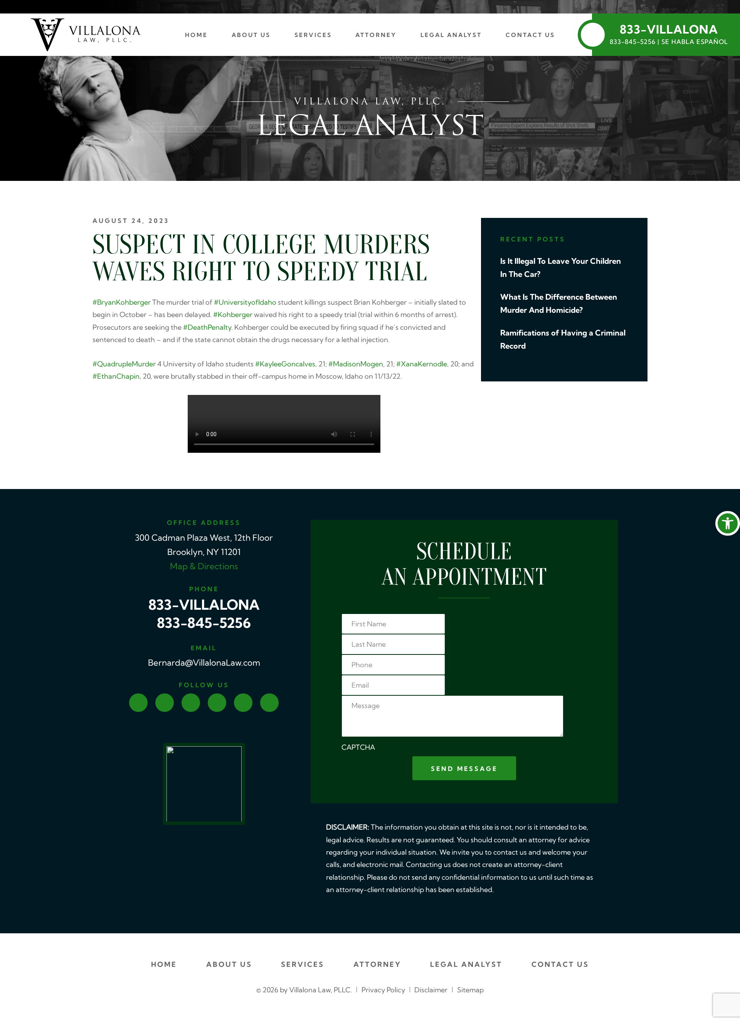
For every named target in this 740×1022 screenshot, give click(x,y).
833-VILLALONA (204, 606)
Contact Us (530, 36)
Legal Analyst (451, 36)
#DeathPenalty (207, 328)
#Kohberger (232, 315)
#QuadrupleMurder (124, 364)
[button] (727, 523)
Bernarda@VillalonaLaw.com (204, 663)
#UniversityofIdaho (245, 303)
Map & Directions (204, 567)
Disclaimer (430, 990)
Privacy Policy (383, 990)
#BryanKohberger (121, 303)
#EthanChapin (116, 377)
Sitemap (470, 990)
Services (313, 36)
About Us (251, 36)
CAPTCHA (358, 748)
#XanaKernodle (421, 364)
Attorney (376, 36)
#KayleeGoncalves (285, 364)
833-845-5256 (204, 624)
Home (196, 36)
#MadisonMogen (355, 364)
